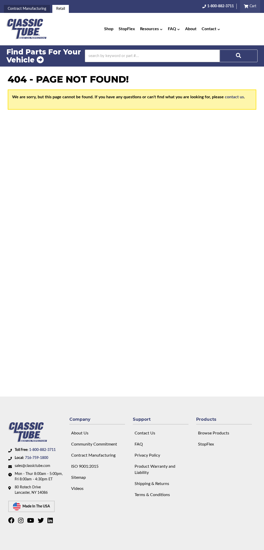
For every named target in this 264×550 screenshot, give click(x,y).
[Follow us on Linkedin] (50, 521)
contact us (234, 97)
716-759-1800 (36, 458)
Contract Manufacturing (27, 9)
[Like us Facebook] (12, 521)
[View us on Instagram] (21, 521)
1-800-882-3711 (42, 450)
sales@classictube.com (32, 466)
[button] (151, 29)
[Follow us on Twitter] (41, 521)
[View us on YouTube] (31, 521)
